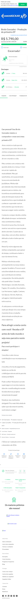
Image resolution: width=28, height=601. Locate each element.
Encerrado (6, 47)
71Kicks (25, 47)
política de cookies (14, 5)
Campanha (3, 95)
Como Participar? (13, 95)
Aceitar (23, 4)
